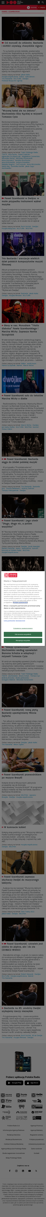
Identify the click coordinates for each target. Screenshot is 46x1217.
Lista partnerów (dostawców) (14, 621)
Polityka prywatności (20, 602)
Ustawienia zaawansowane (23, 628)
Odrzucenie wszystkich (23, 634)
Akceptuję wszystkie (23, 640)
